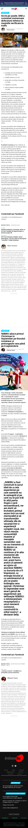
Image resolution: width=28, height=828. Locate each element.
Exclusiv (21, 770)
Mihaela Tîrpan (11, 350)
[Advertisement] (14, 308)
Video (13, 770)
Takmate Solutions (20, 825)
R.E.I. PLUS (23, 818)
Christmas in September (18, 663)
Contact (19, 774)
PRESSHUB (14, 818)
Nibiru (4, 665)
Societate (10, 774)
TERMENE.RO (5, 818)
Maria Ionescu (10, 30)
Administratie (10, 772)
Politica (21, 772)
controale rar (15, 225)
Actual (6, 770)
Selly (8, 665)
